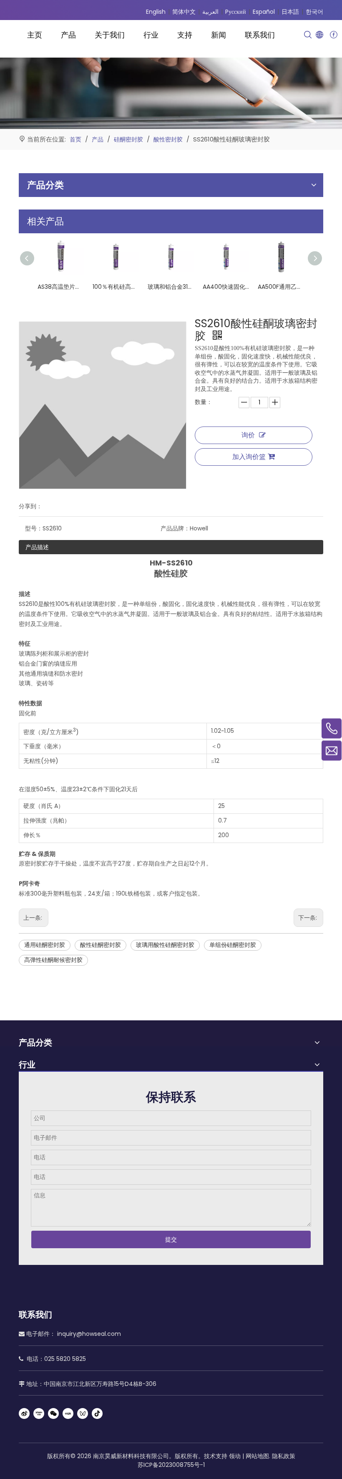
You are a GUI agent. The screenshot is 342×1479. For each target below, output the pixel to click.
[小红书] (68, 1413)
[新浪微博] (24, 1413)
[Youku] (38, 1413)
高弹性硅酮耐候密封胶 (53, 960)
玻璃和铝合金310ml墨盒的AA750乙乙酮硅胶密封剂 (171, 287)
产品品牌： (175, 528)
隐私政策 (283, 1456)
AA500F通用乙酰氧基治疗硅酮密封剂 (281, 287)
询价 (248, 435)
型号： (34, 528)
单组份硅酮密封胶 (232, 945)
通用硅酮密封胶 (44, 945)
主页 (34, 35)
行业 (150, 35)
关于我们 (110, 35)
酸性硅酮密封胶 (100, 945)
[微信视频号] (82, 1413)
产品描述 (37, 547)
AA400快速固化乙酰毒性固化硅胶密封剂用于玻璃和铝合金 (226, 287)
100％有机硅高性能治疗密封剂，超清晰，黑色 (116, 287)
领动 (235, 1456)
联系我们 (260, 35)
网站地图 (257, 1456)
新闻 (218, 35)
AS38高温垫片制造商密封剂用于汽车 (61, 287)
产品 (68, 35)
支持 (184, 35)
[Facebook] (333, 35)
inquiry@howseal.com (89, 1334)
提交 (171, 1239)
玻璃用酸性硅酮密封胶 (165, 945)
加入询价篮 (249, 457)
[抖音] (97, 1413)
